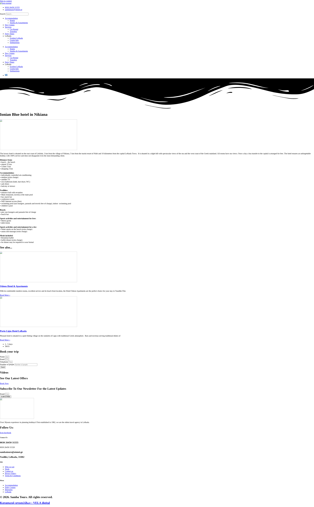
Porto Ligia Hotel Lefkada (13, 331)
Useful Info (14, 40)
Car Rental (14, 29)
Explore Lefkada (16, 38)
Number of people (7, 364)
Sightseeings (15, 43)
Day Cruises (9, 25)
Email (2, 359)
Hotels (12, 20)
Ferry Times (9, 34)
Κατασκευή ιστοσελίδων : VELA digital (25, 502)
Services (8, 27)
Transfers (13, 32)
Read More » (5, 295)
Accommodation (11, 18)
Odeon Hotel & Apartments (14, 286)
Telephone (4, 362)
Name (2, 357)
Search (2, 14)
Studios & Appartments (19, 23)
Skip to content (6, 1)
